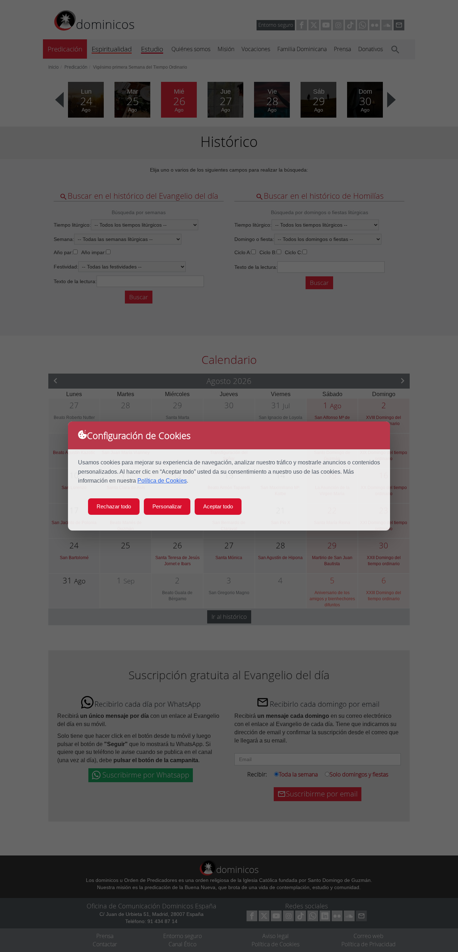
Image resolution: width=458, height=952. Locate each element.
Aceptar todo (218, 506)
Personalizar (167, 506)
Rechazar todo (114, 506)
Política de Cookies (162, 481)
